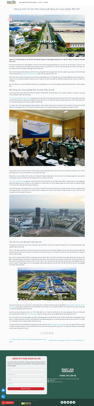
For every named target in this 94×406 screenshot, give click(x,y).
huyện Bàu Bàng (31, 314)
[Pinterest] (71, 402)
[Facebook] (62, 402)
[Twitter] (65, 402)
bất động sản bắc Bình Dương (29, 74)
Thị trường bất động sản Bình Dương (20, 98)
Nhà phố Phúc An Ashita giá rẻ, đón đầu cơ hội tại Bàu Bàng (65, 340)
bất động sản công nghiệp (58, 324)
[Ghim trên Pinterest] (49, 333)
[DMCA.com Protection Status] (26, 403)
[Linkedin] (74, 402)
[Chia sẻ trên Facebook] (42, 333)
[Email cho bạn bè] (47, 333)
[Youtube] (68, 402)
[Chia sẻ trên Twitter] (44, 333)
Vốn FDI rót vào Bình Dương (17, 181)
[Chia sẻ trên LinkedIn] (52, 333)
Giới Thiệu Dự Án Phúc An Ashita (27, 2)
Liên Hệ (46, 2)
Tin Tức (40, 2)
